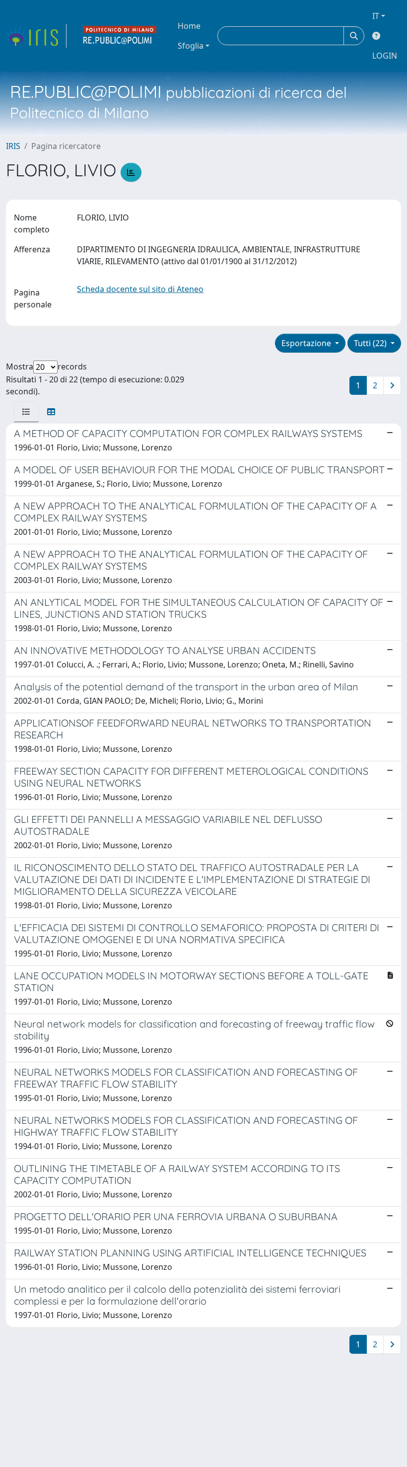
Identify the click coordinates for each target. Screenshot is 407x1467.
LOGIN (384, 55)
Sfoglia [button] (191, 45)
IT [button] (375, 15)
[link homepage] (36, 36)
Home (189, 25)
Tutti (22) (371, 343)
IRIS (13, 146)
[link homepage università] (120, 36)
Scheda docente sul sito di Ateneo (140, 289)
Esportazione (307, 343)
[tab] (26, 411)
